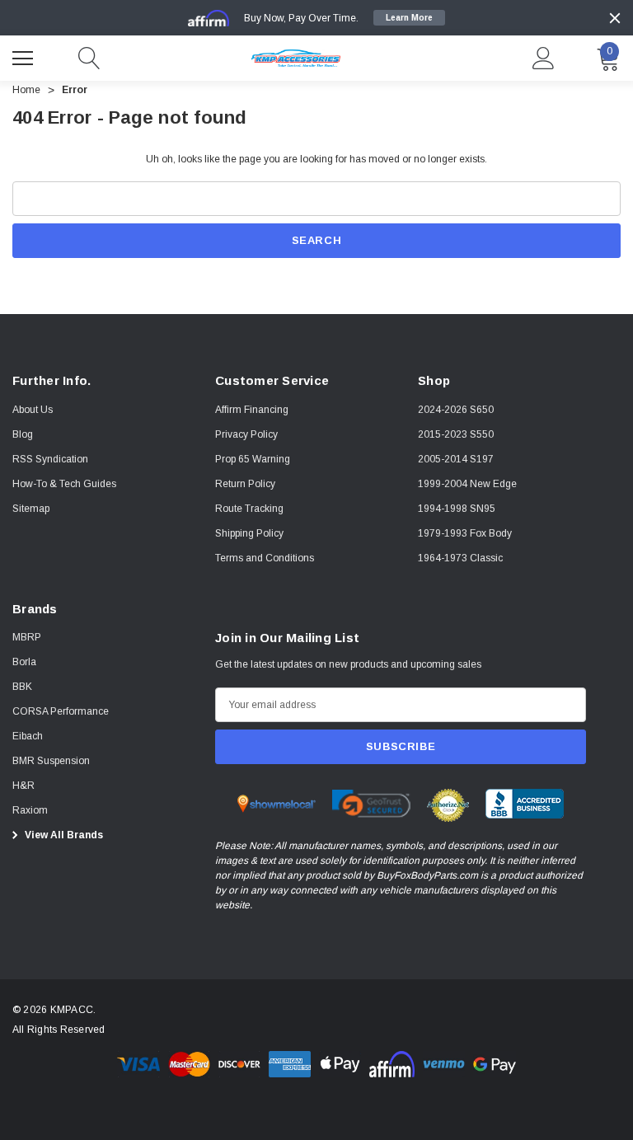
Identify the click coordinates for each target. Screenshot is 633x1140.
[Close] (615, 18)
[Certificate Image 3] (448, 804)
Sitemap (30, 508)
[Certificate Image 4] (524, 803)
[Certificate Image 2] (371, 803)
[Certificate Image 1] (276, 803)
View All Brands (62, 835)
